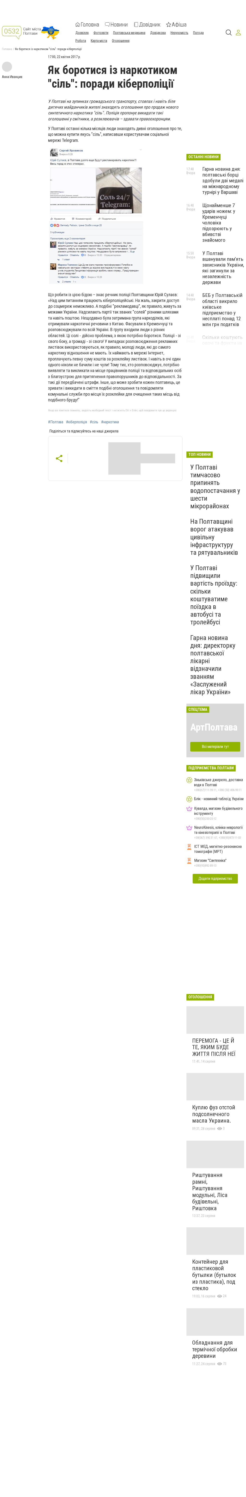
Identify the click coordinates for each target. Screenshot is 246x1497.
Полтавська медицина (129, 33)
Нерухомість (179, 33)
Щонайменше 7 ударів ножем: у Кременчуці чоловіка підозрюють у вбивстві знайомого (218, 223)
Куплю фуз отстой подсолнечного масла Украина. (213, 1114)
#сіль (94, 422)
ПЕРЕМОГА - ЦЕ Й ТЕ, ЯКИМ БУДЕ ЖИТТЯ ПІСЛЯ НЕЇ (213, 1047)
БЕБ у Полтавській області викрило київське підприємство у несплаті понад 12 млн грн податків (222, 309)
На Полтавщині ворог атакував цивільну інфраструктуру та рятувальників (214, 536)
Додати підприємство (215, 878)
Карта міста (99, 41)
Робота (80, 41)
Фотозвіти (100, 33)
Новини (119, 24)
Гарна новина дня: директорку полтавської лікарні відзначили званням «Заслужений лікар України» (212, 665)
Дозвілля (82, 33)
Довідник (149, 24)
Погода (198, 33)
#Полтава (55, 422)
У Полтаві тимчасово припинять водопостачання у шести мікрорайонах (215, 486)
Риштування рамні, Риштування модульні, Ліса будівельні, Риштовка (210, 1192)
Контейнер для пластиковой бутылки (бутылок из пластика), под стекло (214, 1275)
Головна (90, 24)
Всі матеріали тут (215, 746)
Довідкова (158, 33)
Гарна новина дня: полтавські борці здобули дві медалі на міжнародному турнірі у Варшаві (222, 180)
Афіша (179, 24)
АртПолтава (213, 727)
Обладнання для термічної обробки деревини (214, 1349)
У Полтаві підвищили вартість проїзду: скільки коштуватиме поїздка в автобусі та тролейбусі (213, 595)
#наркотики (110, 422)
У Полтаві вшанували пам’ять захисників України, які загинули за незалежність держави (223, 267)
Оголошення (120, 41)
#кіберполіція (76, 422)
